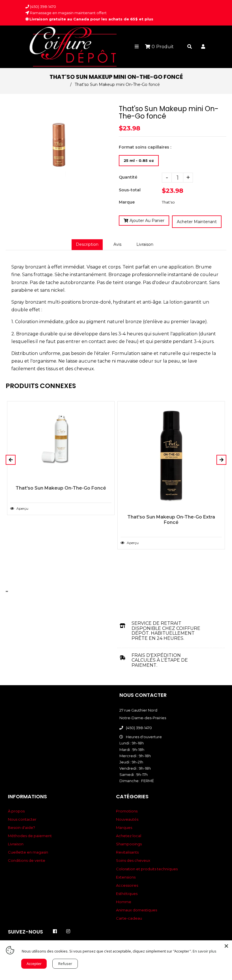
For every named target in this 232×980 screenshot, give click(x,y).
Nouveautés (127, 819)
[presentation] (6, 591)
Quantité (128, 177)
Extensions (126, 877)
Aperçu (22, 508)
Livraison (144, 244)
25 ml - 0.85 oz (139, 160)
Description (87, 244)
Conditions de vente (26, 860)
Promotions (127, 811)
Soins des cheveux (133, 860)
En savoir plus (204, 951)
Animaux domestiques (136, 910)
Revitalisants (127, 852)
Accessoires (127, 885)
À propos (16, 811)
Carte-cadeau (129, 918)
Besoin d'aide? (21, 827)
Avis (117, 244)
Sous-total (130, 189)
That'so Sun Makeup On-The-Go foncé (61, 488)
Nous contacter (22, 819)
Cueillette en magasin (28, 852)
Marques (124, 827)
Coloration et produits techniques (147, 869)
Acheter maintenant (197, 221)
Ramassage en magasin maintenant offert (68, 12)
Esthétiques (127, 893)
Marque (127, 202)
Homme (123, 901)
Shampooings (129, 844)
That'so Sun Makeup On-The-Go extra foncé (171, 519)
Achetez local (128, 835)
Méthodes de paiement (30, 835)
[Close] (226, 946)
